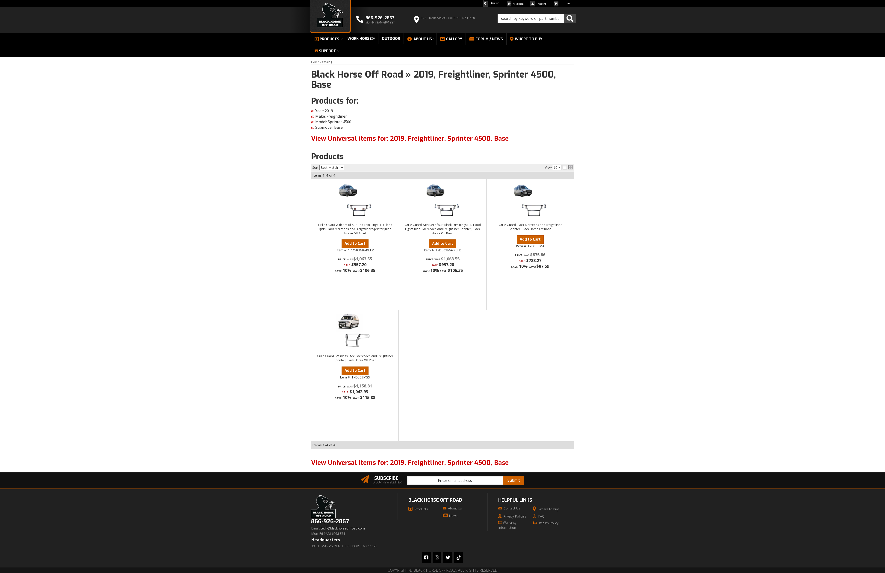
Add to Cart (355, 243)
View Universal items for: (410, 138)
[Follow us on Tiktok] (458, 557)
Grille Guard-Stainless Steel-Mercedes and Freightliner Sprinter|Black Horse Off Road (355, 358)
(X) (312, 111)
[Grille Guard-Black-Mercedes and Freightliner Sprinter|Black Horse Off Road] (530, 200)
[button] (537, 18)
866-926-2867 (330, 521)
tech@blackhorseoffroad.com (343, 528)
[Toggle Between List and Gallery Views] (568, 167)
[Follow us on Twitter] (447, 557)
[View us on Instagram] (437, 557)
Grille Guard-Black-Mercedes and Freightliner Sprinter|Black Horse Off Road (530, 227)
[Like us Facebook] (426, 557)
